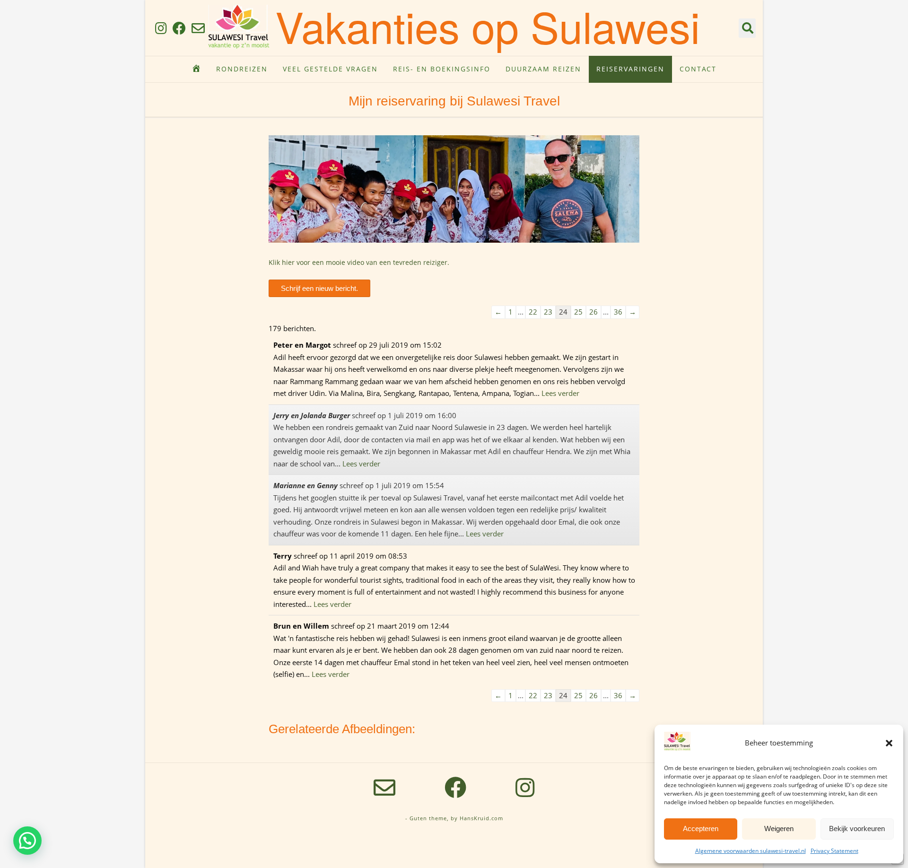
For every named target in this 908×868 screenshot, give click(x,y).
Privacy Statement (834, 851)
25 (578, 311)
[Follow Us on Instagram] (161, 28)
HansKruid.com (481, 818)
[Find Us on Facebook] (179, 28)
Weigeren (779, 828)
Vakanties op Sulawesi (487, 26)
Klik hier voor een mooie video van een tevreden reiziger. (359, 262)
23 (548, 311)
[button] (889, 743)
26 (593, 311)
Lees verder (560, 393)
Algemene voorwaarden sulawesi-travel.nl (750, 851)
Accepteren (700, 828)
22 (533, 311)
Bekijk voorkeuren (857, 828)
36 (618, 311)
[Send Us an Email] (198, 28)
